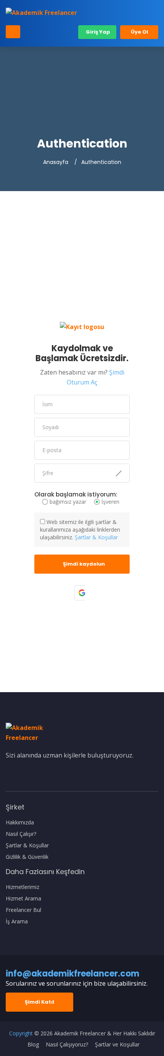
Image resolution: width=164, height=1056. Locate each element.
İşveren (110, 502)
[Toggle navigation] (13, 31)
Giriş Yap (97, 32)
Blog (33, 1044)
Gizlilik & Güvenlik (27, 857)
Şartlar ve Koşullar (117, 1044)
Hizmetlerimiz (22, 887)
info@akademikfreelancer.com (72, 974)
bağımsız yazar (68, 502)
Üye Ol (139, 32)
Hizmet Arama (23, 898)
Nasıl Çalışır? (21, 834)
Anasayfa (55, 162)
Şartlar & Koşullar (96, 537)
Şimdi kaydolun (84, 564)
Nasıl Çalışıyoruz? (67, 1044)
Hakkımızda (20, 822)
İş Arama (17, 921)
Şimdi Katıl (39, 1002)
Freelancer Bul (23, 910)
